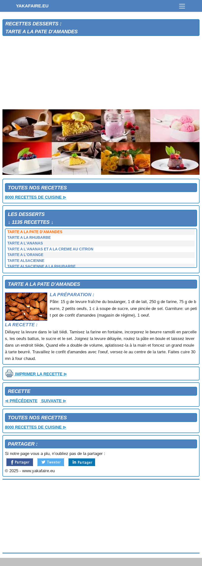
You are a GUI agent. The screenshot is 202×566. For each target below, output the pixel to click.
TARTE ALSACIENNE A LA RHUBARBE (41, 266)
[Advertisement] (101, 72)
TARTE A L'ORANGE (25, 255)
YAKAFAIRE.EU (32, 5)
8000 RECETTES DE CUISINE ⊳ (35, 197)
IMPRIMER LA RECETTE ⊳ (40, 374)
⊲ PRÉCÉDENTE (21, 401)
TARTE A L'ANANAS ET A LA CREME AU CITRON (50, 249)
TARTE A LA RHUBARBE (29, 238)
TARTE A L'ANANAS (25, 243)
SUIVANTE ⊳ (53, 401)
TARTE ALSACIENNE (25, 261)
